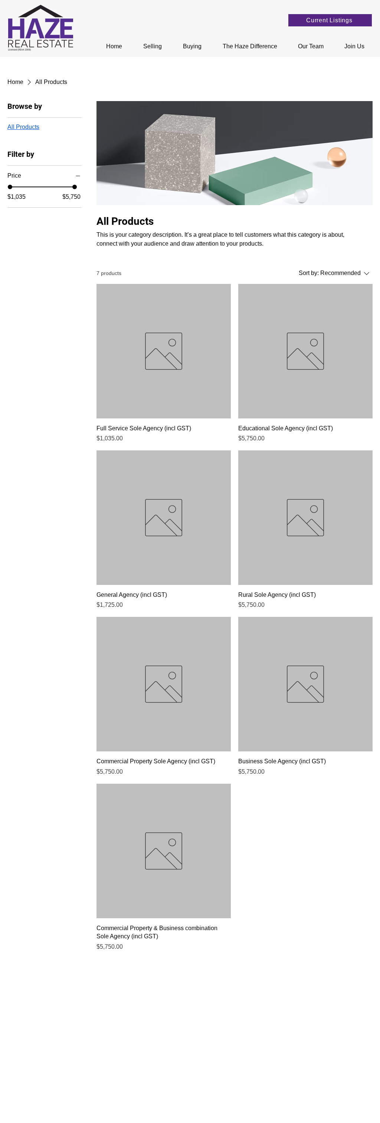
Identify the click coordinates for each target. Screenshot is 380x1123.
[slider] (10, 186)
